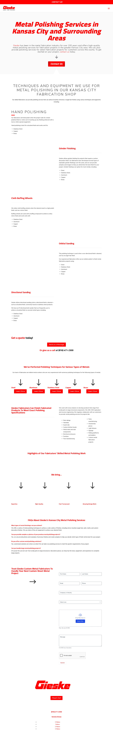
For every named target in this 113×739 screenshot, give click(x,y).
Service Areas (56, 716)
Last (82, 571)
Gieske (16, 45)
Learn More (20, 391)
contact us (64, 52)
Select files (80, 621)
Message (64, 633)
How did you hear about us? (69, 599)
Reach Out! (56, 698)
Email (63, 580)
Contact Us (56, 64)
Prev (10, 459)
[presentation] (72, 655)
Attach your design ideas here (67, 608)
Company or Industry (64, 589)
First (60, 571)
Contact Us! (57, 2)
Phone (83, 580)
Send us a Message (56, 344)
